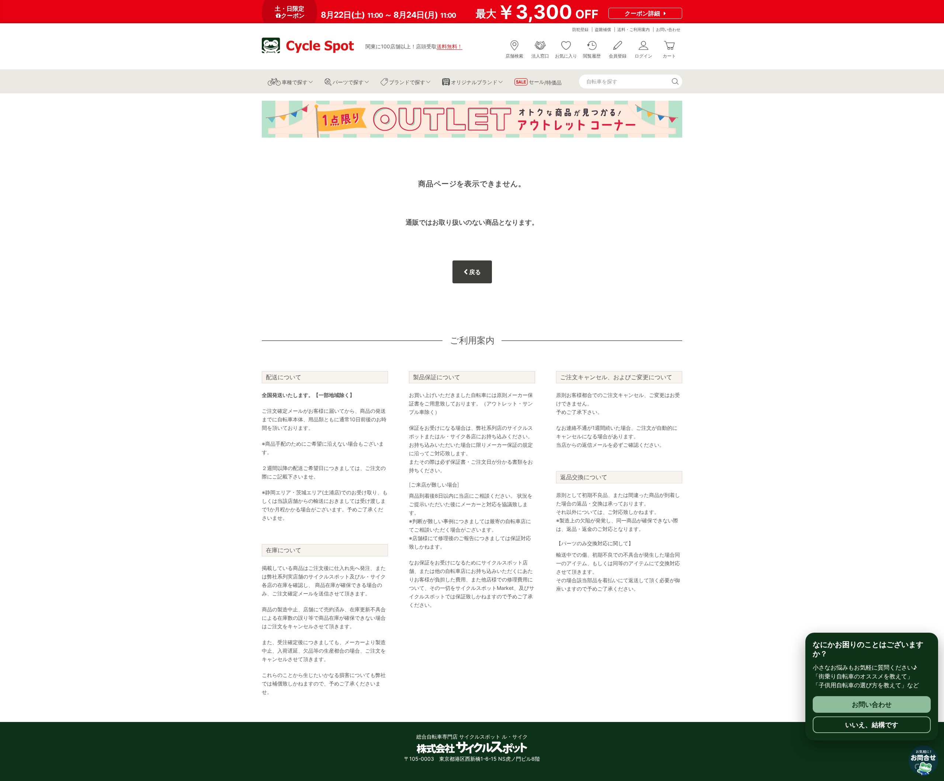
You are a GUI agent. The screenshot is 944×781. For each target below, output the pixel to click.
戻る (474, 272)
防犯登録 (580, 29)
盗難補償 (603, 29)
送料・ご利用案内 (633, 29)
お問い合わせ (668, 29)
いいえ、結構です (871, 725)
